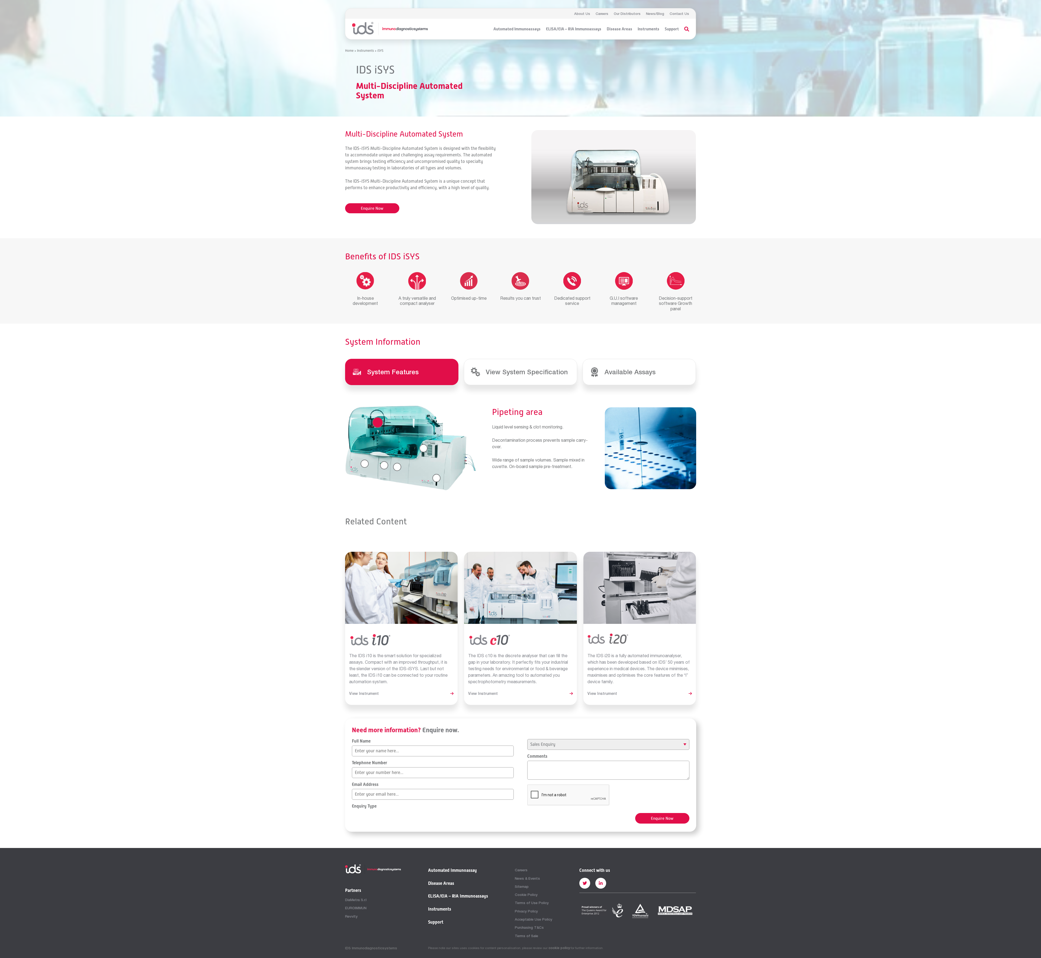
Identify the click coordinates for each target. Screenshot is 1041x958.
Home (349, 51)
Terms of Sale (526, 936)
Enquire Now (372, 208)
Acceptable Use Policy (533, 919)
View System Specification (527, 372)
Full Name (361, 741)
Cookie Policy (526, 894)
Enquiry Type (364, 806)
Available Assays (630, 372)
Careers (602, 13)
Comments (537, 756)
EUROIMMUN (356, 908)
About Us (582, 13)
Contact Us (679, 13)
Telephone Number (369, 763)
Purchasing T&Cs (529, 927)
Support (672, 29)
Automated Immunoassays (517, 29)
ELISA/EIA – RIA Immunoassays (573, 29)
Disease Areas (619, 29)
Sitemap (522, 886)
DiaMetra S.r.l (356, 900)
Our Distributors (627, 13)
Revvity (351, 916)
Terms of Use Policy (532, 903)
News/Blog (655, 13)
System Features (393, 372)
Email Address (365, 784)
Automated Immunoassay (452, 870)
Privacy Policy (526, 911)
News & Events (527, 878)
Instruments (648, 29)
